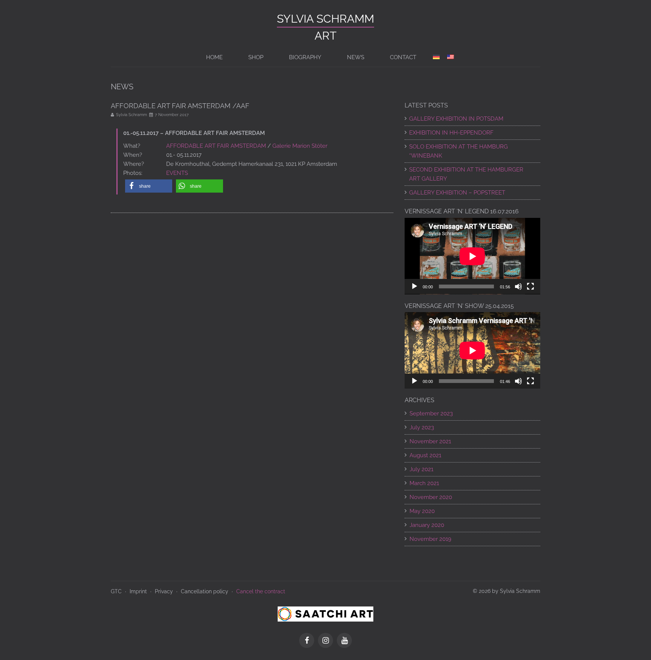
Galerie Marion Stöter (299, 145)
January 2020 (427, 525)
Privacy (164, 591)
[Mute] (518, 286)
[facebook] (308, 641)
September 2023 (431, 413)
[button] (148, 186)
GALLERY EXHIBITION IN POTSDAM (456, 118)
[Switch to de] (436, 57)
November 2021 (430, 441)
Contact (403, 57)
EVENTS (177, 173)
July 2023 (422, 427)
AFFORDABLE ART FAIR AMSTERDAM (216, 145)
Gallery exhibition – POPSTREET (457, 192)
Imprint (138, 591)
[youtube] (344, 641)
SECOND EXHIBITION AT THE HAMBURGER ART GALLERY (466, 174)
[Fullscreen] (530, 286)
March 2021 (424, 483)
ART (325, 35)
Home (214, 57)
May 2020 (422, 511)
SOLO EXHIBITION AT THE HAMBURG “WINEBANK (458, 151)
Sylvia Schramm (325, 18)
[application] (472, 256)
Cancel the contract (260, 591)
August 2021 (425, 455)
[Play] (414, 286)
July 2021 (421, 469)
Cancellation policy (204, 591)
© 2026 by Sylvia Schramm (506, 591)
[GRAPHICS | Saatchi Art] (325, 614)
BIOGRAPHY (305, 57)
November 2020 (431, 497)
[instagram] (327, 641)
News (355, 57)
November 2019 (430, 539)
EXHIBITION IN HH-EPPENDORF (451, 132)
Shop (255, 57)
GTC (116, 591)
